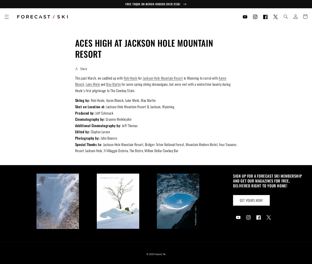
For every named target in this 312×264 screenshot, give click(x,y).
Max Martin (113, 84)
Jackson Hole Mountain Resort (163, 78)
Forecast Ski (160, 254)
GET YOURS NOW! (251, 200)
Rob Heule (131, 78)
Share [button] (83, 68)
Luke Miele (93, 84)
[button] (6, 17)
